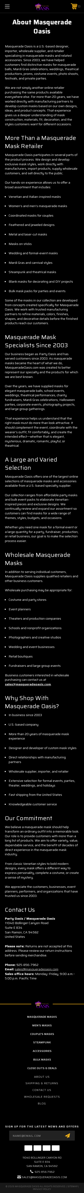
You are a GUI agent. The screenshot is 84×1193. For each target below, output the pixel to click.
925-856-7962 (45, 1172)
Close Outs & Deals (42, 1068)
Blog (42, 1103)
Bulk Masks (42, 1059)
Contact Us (41, 1090)
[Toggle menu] (12, 6)
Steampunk (42, 1042)
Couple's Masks (42, 1034)
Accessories (42, 1051)
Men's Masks (42, 1025)
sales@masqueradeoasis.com (28, 684)
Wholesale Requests (42, 1096)
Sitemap (72, 1186)
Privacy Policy (42, 1189)
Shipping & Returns (41, 1083)
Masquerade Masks (42, 1017)
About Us (42, 1076)
